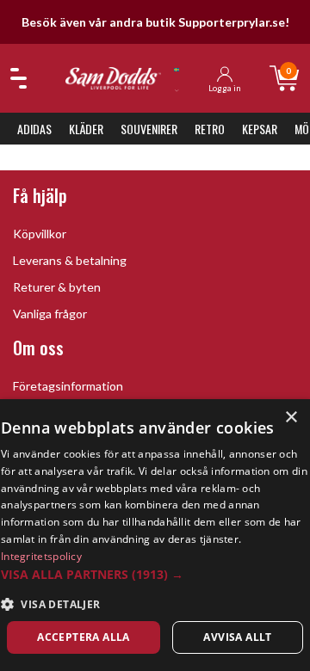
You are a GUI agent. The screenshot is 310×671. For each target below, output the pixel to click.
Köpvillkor (39, 233)
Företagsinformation (68, 386)
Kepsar (259, 129)
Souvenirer (149, 129)
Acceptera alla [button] (83, 637)
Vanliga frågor (50, 313)
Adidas (34, 129)
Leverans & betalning (70, 260)
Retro (210, 129)
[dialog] (155, 535)
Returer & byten (57, 287)
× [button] (290, 417)
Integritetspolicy (41, 556)
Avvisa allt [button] (237, 637)
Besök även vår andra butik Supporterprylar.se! (155, 22)
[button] (155, 574)
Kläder (86, 129)
